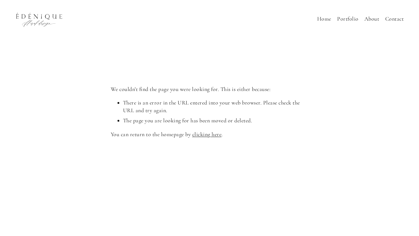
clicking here (207, 134)
